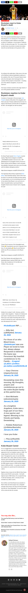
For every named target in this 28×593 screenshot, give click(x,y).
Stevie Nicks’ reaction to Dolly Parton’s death (12, 522)
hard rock (10, 536)
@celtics (15, 364)
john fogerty (22, 536)
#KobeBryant (9, 326)
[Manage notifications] (24, 590)
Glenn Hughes (17, 156)
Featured (24, 535)
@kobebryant (10, 344)
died (9, 38)
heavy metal (16, 536)
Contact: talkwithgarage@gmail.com (10, 583)
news (2, 537)
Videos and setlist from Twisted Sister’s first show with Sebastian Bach (13, 526)
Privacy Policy (23, 583)
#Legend (16, 361)
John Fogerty (16, 151)
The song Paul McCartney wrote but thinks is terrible (12, 519)
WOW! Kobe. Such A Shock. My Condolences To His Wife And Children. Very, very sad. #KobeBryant (11, 302)
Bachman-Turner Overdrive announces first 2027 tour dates (13, 530)
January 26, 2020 (11, 375)
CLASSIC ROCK (19, 535)
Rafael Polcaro (10, 28)
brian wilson (12, 535)
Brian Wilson (16, 239)
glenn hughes (4, 536)
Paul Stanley (16, 307)
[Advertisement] (14, 61)
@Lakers (7, 364)
